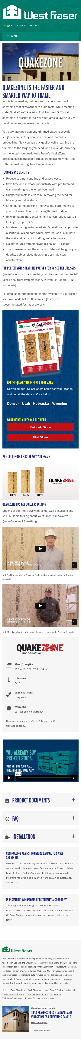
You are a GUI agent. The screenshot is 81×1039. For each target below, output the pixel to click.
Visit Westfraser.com (12, 998)
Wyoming (59, 403)
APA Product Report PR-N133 (59, 280)
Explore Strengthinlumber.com (39, 998)
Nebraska (41, 403)
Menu (14, 36)
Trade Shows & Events (13, 994)
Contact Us (55, 994)
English (8, 25)
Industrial (70, 990)
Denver (13, 403)
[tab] (40, 800)
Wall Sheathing (35, 990)
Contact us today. (16, 725)
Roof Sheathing (18, 990)
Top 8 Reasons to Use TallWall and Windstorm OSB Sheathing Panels (51, 1014)
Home (5, 990)
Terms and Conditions (37, 994)
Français (21, 25)
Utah (26, 403)
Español (34, 25)
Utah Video (40, 437)
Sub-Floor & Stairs (54, 990)
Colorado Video (40, 427)
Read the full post (39, 1022)
